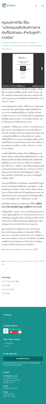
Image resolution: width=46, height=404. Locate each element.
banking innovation (12, 261)
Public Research (8, 282)
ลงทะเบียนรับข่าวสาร (23, 359)
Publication (6, 46)
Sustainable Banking (18, 46)
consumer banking (25, 261)
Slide (4, 294)
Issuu (7, 346)
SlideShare (9, 343)
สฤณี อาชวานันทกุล (10, 43)
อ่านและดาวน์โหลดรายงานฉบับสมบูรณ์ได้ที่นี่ (22, 250)
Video (4, 286)
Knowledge (32, 43)
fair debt (36, 261)
